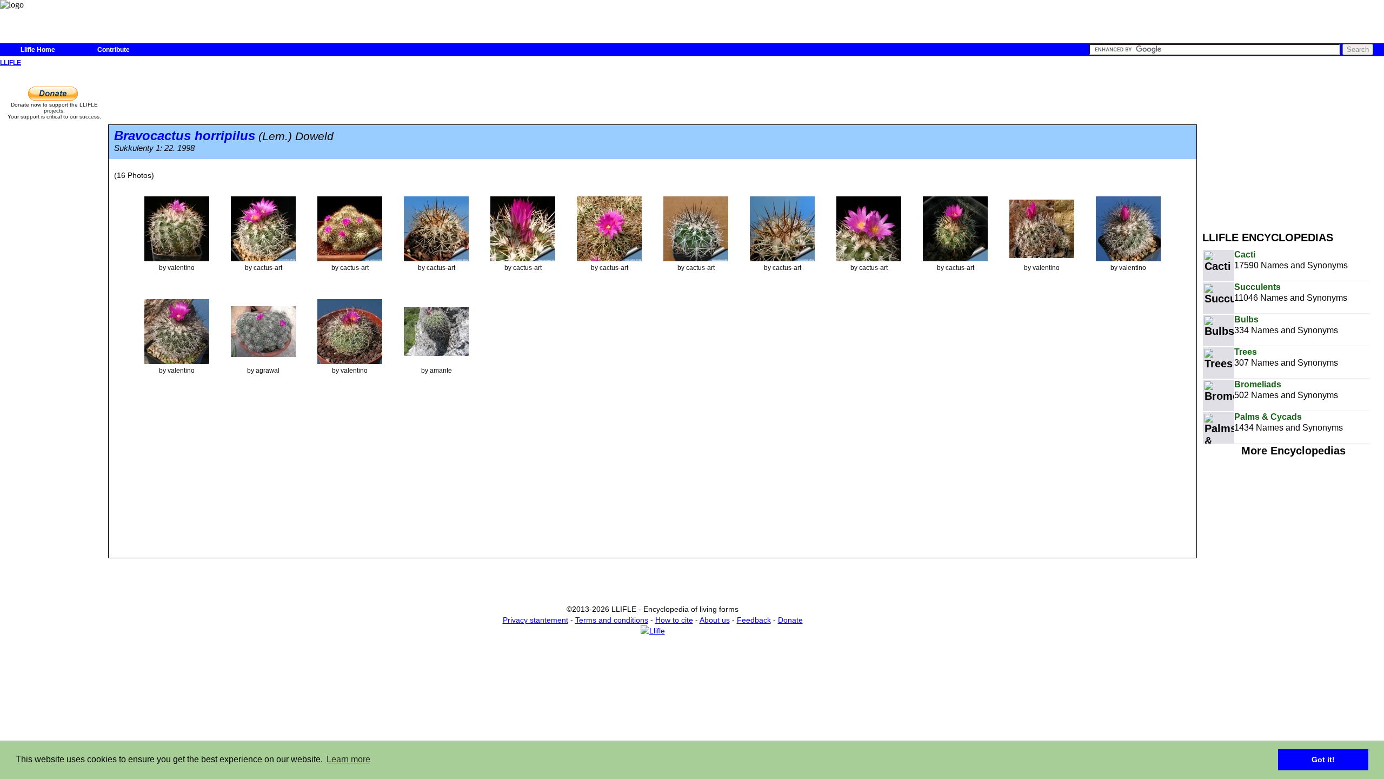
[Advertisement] (1293, 145)
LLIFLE (10, 63)
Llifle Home (38, 50)
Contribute (113, 50)
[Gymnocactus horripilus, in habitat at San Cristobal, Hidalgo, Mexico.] (436, 331)
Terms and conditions (611, 620)
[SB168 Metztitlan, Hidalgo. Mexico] (1042, 228)
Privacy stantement (535, 620)
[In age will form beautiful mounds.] (350, 228)
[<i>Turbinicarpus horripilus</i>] (177, 228)
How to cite (674, 620)
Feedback (754, 620)
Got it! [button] (1323, 759)
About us (715, 620)
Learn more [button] (348, 759)
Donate (790, 620)
